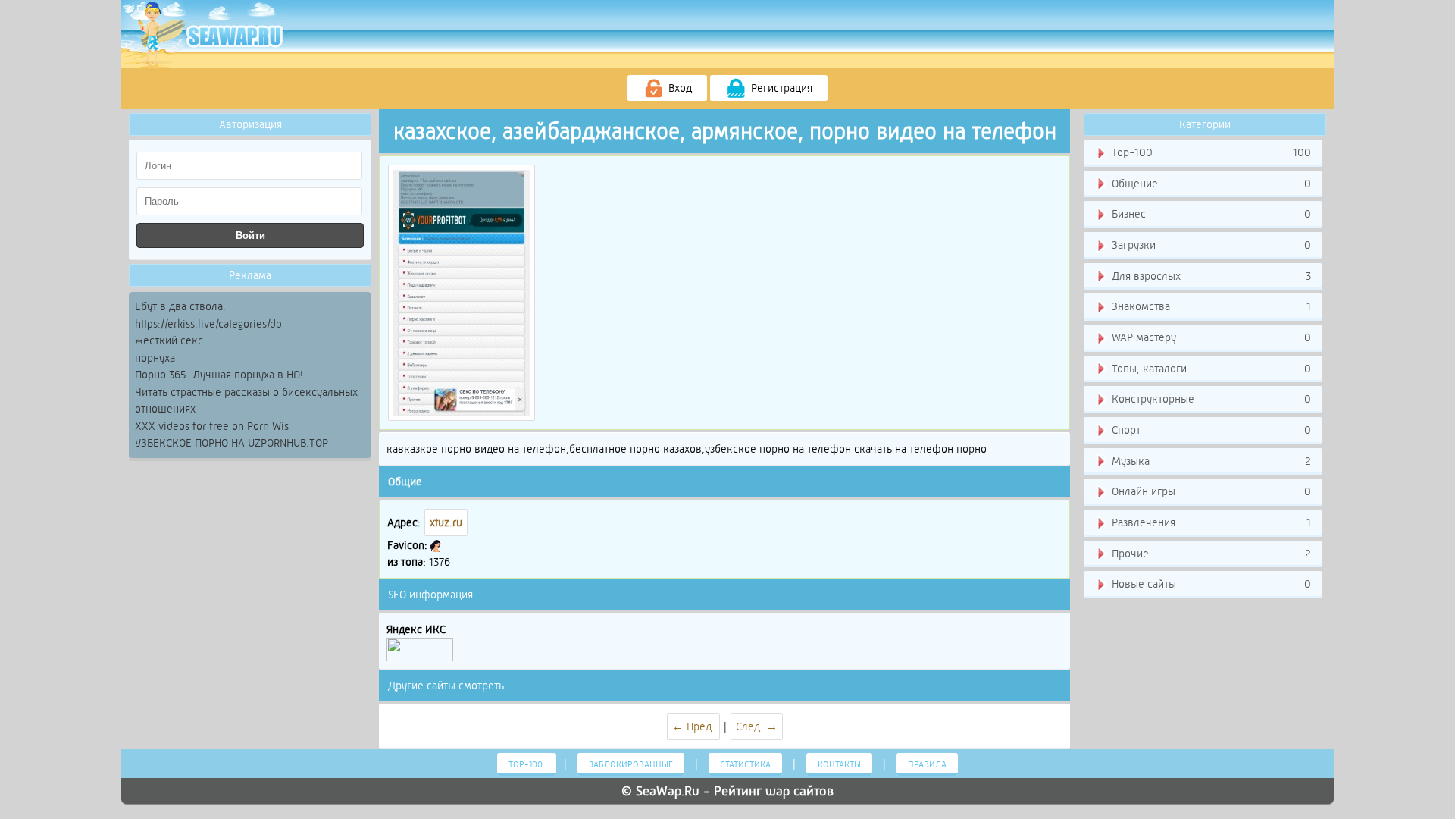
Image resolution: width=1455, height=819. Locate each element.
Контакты (839, 764)
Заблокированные (631, 764)
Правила (927, 764)
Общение (1210, 183)
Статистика (745, 764)
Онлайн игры (1210, 491)
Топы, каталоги (1210, 368)
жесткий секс (169, 340)
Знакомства (1210, 306)
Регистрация (780, 88)
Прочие (1210, 553)
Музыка (1210, 461)
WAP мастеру (1210, 337)
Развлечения (1210, 522)
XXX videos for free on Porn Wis (212, 426)
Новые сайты (1210, 584)
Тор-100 (1210, 152)
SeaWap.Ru (667, 791)
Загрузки (1210, 245)
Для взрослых (1210, 276)
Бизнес (1210, 214)
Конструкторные (1210, 399)
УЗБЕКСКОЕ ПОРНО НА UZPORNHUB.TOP (231, 443)
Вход (678, 88)
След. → (757, 726)
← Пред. (693, 726)
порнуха (155, 358)
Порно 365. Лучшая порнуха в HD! (219, 374)
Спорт (1210, 430)
